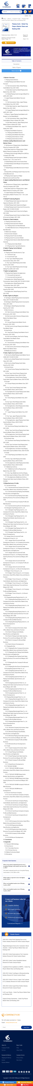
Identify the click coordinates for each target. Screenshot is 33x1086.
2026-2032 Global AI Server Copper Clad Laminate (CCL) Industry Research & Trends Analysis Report (16, 980)
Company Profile (5, 1047)
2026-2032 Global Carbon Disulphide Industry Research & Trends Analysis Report (14, 961)
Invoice (3, 1060)
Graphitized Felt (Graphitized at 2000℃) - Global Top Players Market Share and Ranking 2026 (16, 967)
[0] (29, 12)
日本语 (26, 15)
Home (4, 18)
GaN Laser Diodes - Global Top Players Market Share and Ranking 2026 (16, 993)
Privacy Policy (19, 1057)
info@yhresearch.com (11, 1022)
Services (3, 1050)
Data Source (19, 1060)
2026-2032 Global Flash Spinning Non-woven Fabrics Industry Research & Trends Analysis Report (16, 940)
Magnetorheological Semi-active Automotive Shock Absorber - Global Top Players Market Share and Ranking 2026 (16, 947)
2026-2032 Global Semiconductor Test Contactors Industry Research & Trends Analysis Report (15, 955)
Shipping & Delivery (6, 1057)
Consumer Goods (16, 18)
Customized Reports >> (15, 923)
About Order (19, 1050)
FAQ (17, 1047)
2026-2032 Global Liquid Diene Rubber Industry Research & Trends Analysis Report (15, 987)
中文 (30, 15)
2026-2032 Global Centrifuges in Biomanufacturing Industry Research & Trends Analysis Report (16, 974)
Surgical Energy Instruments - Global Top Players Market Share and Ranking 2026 (15, 999)
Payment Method (5, 1062)
